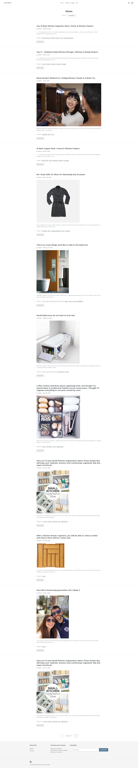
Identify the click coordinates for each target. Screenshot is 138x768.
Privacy (32, 750)
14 (51, 301)
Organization (60, 446)
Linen (54, 446)
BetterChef (45, 160)
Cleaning (44, 134)
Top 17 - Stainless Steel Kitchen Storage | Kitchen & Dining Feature (67, 52)
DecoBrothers (46, 38)
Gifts (49, 231)
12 (47, 301)
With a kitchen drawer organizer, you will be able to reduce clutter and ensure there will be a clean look (67, 537)
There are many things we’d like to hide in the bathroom (62, 245)
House (74, 301)
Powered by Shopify (45, 764)
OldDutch (60, 160)
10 (43, 301)
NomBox (53, 64)
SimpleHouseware (68, 38)
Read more (40, 41)
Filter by (64, 15)
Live (59, 521)
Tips (53, 134)
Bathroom (62, 371)
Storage (64, 64)
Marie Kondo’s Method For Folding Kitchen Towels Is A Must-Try (66, 78)
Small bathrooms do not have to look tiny (56, 315)
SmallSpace (79, 301)
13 (49, 301)
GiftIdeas (44, 231)
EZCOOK (53, 38)
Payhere (58, 64)
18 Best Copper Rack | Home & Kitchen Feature (58, 148)
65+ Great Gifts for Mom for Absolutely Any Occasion (61, 174)
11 (45, 301)
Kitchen (48, 64)
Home (57, 38)
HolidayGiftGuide (55, 231)
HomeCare (49, 446)
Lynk (61, 38)
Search (32, 748)
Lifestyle (67, 231)
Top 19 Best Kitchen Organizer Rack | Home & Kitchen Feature (65, 26)
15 (52, 301)
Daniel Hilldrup (37, 764)
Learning (54, 521)
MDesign (55, 160)
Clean (66, 301)
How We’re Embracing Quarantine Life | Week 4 (58, 590)
